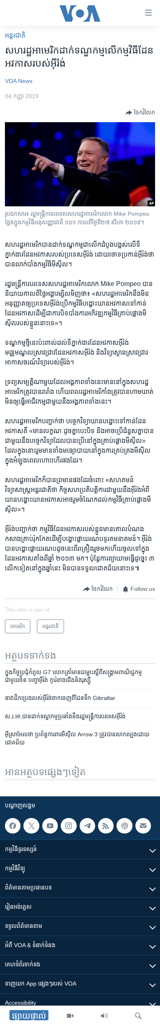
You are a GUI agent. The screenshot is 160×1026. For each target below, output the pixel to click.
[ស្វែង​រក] (138, 1016)
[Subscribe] (143, 826)
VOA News (18, 81)
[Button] (140, 113)
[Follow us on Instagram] (68, 826)
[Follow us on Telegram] (87, 826)
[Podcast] (124, 826)
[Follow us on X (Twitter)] (31, 826)
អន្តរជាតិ (15, 35)
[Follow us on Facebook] (13, 826)
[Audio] (104, 1016)
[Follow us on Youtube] (50, 826)
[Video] (70, 1016)
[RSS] (106, 826)
